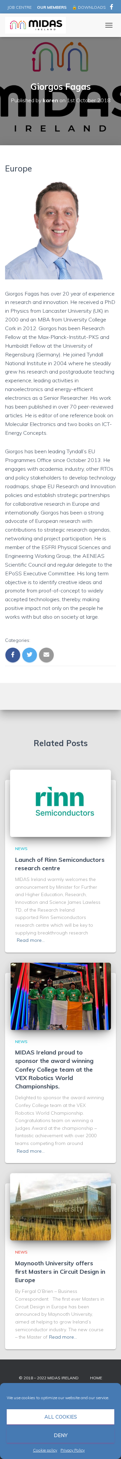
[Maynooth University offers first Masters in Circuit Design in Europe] (60, 1206)
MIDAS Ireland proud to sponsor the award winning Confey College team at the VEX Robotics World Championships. (54, 1069)
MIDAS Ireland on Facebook (111, 7)
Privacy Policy (73, 1450)
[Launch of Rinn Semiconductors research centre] (60, 803)
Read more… (31, 940)
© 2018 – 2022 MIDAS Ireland (49, 1377)
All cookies (60, 1417)
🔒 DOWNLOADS (89, 7)
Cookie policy (45, 1450)
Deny (61, 1435)
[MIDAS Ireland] (38, 25)
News (21, 848)
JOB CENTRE (19, 7)
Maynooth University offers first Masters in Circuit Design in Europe (60, 1271)
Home (96, 1377)
